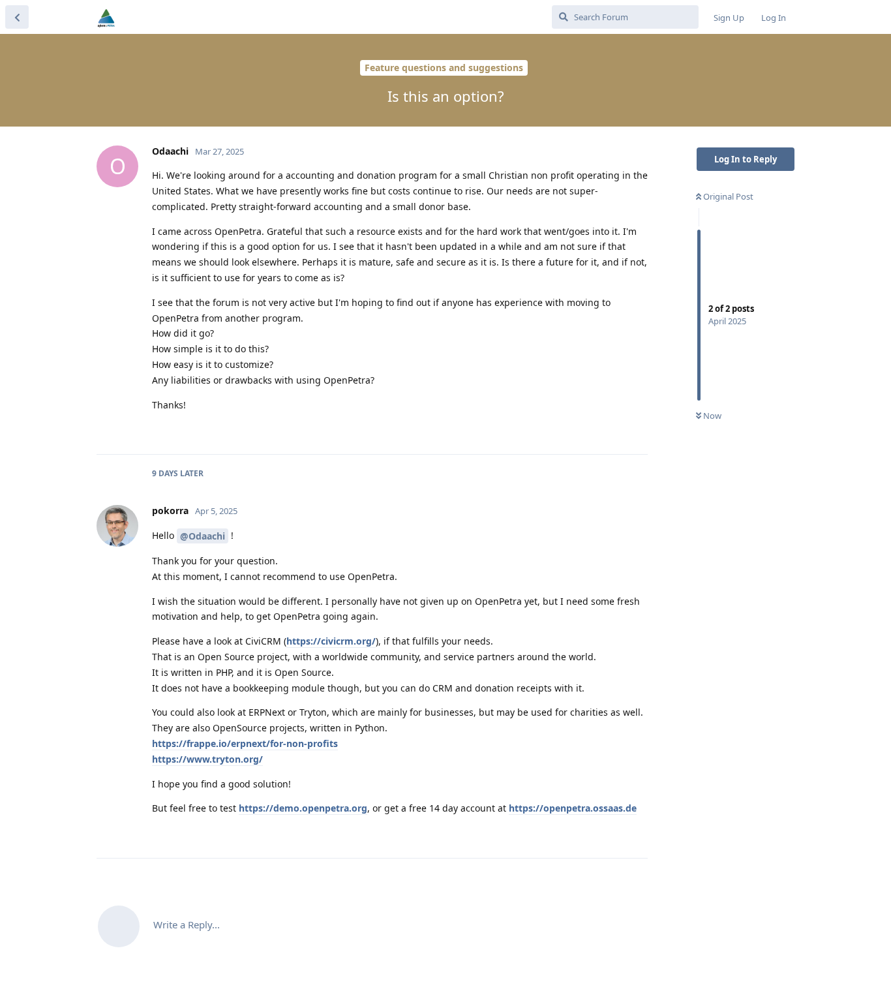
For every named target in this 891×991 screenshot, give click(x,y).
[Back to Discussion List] (17, 17)
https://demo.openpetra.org (303, 808)
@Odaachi (202, 536)
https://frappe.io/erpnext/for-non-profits (245, 743)
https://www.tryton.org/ (207, 759)
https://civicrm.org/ (331, 641)
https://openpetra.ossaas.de (573, 808)
